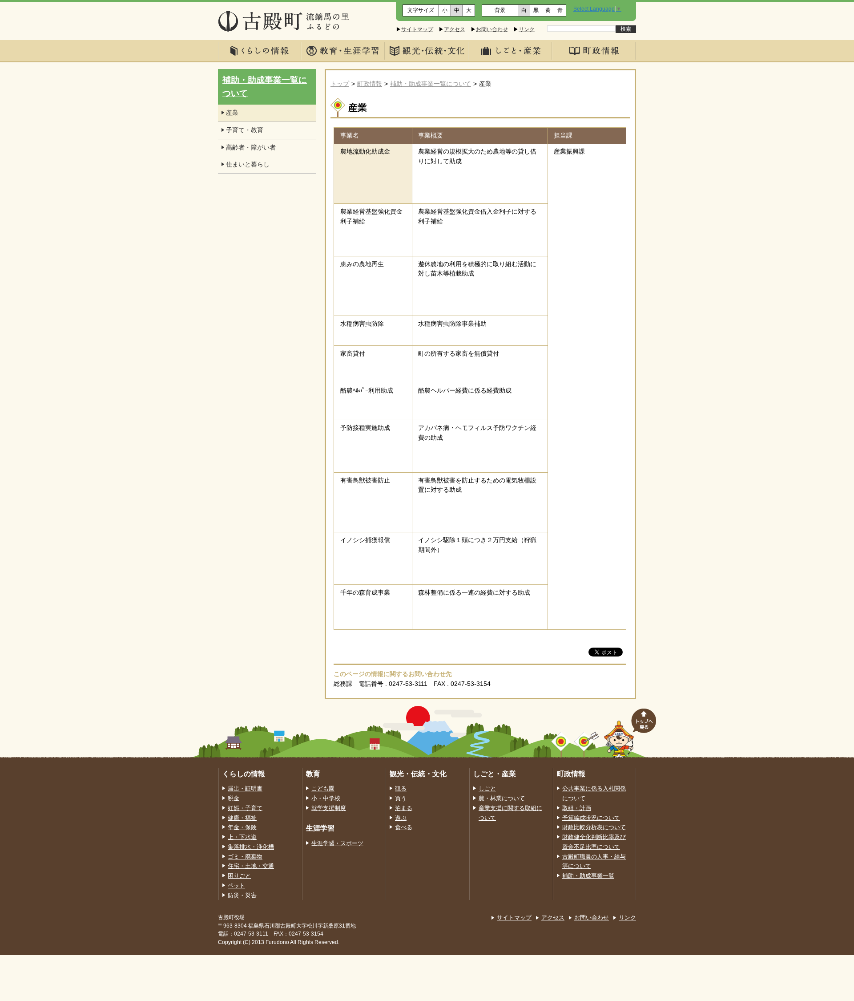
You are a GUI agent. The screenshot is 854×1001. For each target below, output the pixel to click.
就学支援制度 (328, 808)
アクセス (454, 29)
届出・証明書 (245, 789)
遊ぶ (401, 818)
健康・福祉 (242, 818)
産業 (232, 112)
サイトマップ (417, 29)
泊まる (403, 808)
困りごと (239, 876)
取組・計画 (576, 808)
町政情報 (369, 84)
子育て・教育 (244, 130)
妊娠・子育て (245, 808)
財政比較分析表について (594, 827)
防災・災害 (242, 895)
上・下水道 (242, 837)
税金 (233, 798)
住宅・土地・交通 (251, 866)
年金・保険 (242, 827)
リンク (527, 29)
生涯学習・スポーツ (337, 843)
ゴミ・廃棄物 (245, 857)
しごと (487, 789)
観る (401, 789)
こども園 (322, 789)
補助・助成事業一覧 (588, 876)
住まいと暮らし (248, 164)
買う (401, 798)
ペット (236, 886)
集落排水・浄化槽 (251, 847)
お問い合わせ (492, 29)
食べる (403, 827)
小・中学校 (325, 798)
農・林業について (502, 798)
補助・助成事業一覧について (430, 84)
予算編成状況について (591, 818)
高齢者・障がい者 (251, 147)
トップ (339, 84)
